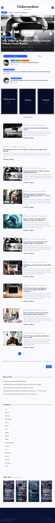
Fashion (7, 422)
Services (7, 456)
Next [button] (50, 33)
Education (7, 415)
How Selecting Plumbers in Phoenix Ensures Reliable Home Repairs (29, 80)
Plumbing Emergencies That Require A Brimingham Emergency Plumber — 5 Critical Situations (27, 41)
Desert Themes (9, 520)
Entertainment (8, 419)
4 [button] (28, 50)
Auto (13, 60)
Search (5, 361)
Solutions (7, 459)
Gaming (28, 100)
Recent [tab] (40, 56)
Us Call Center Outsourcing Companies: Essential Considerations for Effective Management (35, 290)
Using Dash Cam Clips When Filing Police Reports (25, 62)
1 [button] (24, 50)
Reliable (11, 12)
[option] (27, 33)
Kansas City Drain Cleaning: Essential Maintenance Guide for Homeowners (20, 394)
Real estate (7, 452)
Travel (6, 466)
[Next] (51, 477)
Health (6, 439)
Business (18, 60)
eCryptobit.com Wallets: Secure (21, 12)
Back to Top (50, 519)
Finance (7, 425)
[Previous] (48, 477)
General (47, 100)
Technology (25, 60)
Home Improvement (8, 34)
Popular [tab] (15, 56)
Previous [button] (4, 33)
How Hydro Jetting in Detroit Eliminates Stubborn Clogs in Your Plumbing (46, 487)
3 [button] (26, 50)
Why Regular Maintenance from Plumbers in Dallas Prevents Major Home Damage (26, 71)
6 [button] (32, 50)
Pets (6, 449)
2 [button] (25, 50)
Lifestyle (7, 446)
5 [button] (30, 50)
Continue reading (28, 138)
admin (6, 47)
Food (10, 100)
